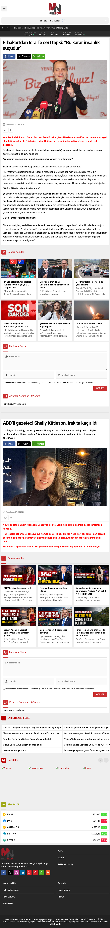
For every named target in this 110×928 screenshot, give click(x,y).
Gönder (40, 56)
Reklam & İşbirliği (65, 864)
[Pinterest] (35, 872)
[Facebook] (3, 872)
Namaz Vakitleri (10, 883)
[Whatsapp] (41, 872)
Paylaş (11, 56)
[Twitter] (10, 872)
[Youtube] (29, 872)
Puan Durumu (64, 890)
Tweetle (26, 56)
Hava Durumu (9, 897)
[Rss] (48, 872)
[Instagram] (16, 872)
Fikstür (61, 897)
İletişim (61, 858)
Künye (60, 851)
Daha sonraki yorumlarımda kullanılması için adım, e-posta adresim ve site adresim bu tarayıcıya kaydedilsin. (50, 382)
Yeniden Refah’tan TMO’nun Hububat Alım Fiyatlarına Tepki (37, 28)
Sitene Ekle (8, 903)
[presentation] (100, 760)
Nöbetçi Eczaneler (11, 890)
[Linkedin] (22, 872)
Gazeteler (62, 883)
